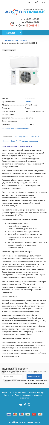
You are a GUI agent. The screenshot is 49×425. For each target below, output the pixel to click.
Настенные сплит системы (15, 40)
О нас (4, 392)
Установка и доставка (28, 141)
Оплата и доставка (17, 392)
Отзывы (35, 137)
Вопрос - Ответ (10, 141)
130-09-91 (27, 25)
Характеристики (21, 137)
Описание (7, 137)
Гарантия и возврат (36, 392)
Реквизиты (24, 398)
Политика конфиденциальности (29, 395)
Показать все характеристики (15, 129)
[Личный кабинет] (43, 2)
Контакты (8, 395)
